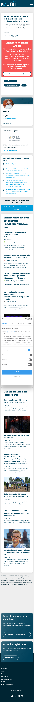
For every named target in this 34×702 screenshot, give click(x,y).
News (6, 10)
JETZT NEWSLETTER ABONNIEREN (16, 634)
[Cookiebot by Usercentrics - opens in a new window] (25, 319)
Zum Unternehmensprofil (10, 150)
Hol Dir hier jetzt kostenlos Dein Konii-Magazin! (17, 208)
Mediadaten (4, 676)
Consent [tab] (4, 323)
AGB (2, 671)
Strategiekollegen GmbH (10, 118)
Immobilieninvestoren (11, 85)
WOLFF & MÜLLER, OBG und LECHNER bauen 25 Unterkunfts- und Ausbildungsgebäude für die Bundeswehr (18, 175)
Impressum (7, 92)
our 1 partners (10, 331)
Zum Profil (6, 123)
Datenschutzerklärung (7, 674)
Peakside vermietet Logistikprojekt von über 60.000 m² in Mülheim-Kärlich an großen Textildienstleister (18, 191)
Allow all (17, 371)
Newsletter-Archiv (6, 679)
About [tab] (29, 323)
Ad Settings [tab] (21, 323)
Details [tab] (12, 323)
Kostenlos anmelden (15, 74)
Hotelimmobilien (10, 81)
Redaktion (4, 682)
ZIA (24, 85)
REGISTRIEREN (9, 658)
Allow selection (17, 376)
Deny (17, 382)
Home (2, 10)
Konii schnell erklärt (7, 684)
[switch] (30, 355)
